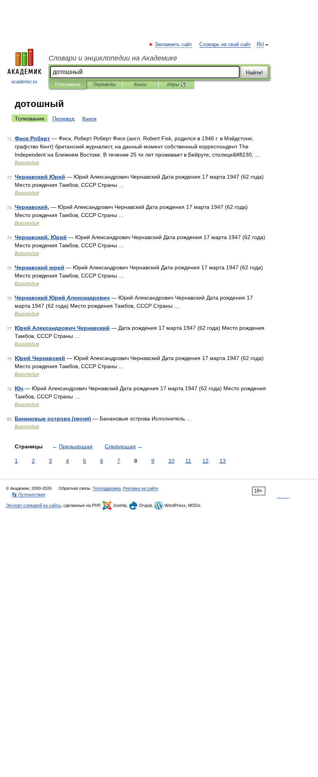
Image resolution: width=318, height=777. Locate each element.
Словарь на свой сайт (225, 44)
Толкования (67, 84)
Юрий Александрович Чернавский (62, 328)
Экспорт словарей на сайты (33, 505)
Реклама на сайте (140, 488)
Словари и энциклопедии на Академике (112, 58)
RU (260, 44)
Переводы (104, 84)
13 (222, 461)
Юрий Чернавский (40, 358)
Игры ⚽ (176, 84)
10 (171, 461)
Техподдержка (107, 488)
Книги (140, 84)
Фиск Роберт (32, 138)
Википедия (27, 162)
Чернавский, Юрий (41, 237)
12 (205, 461)
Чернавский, (32, 207)
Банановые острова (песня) (53, 418)
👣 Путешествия (28, 494)
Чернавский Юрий (40, 177)
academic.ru (24, 81)
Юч (19, 388)
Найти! (254, 72)
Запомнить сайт (174, 44)
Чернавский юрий (39, 267)
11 (188, 461)
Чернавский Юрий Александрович (62, 298)
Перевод (63, 118)
